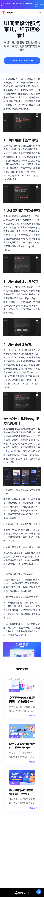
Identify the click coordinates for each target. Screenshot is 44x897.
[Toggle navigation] (40, 12)
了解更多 (32, 715)
